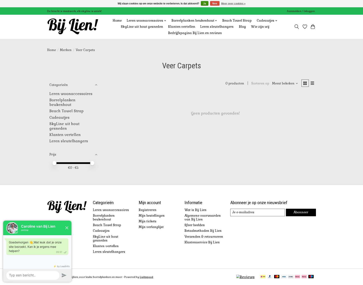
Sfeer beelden (194, 225)
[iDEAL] (263, 277)
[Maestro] (311, 277)
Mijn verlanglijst (151, 227)
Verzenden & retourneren (203, 237)
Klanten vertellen (181, 27)
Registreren (148, 210)
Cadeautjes (59, 117)
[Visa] (284, 277)
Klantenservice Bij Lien (202, 242)
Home (117, 20)
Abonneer (300, 212)
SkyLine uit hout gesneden (142, 27)
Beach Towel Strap (237, 20)
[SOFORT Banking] (297, 277)
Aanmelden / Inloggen (301, 11)
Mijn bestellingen (152, 216)
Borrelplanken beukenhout (62, 102)
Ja (204, 3)
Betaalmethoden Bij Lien (203, 231)
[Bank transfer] (290, 277)
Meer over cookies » (233, 3)
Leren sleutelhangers (217, 27)
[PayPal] (270, 277)
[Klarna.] (304, 277)
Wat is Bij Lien (195, 210)
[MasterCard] (277, 277)
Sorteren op (260, 83)
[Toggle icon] (297, 26)
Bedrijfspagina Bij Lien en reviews (195, 33)
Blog (242, 27)
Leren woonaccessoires (70, 93)
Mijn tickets (148, 221)
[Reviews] (245, 277)
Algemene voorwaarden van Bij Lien (202, 217)
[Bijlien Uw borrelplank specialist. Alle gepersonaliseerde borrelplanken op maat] (73, 26)
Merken (66, 50)
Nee (214, 3)
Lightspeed (146, 277)
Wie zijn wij (260, 27)
